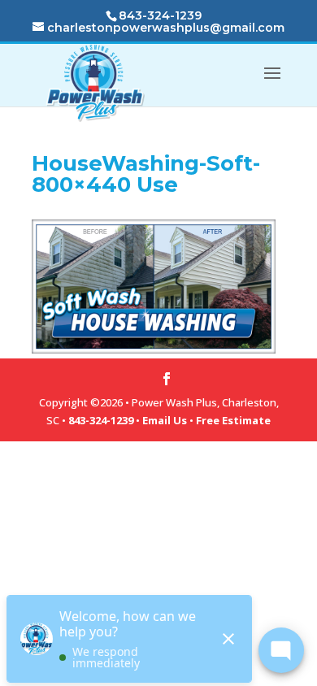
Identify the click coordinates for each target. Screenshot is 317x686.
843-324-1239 (100, 420)
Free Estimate (233, 420)
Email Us (164, 420)
